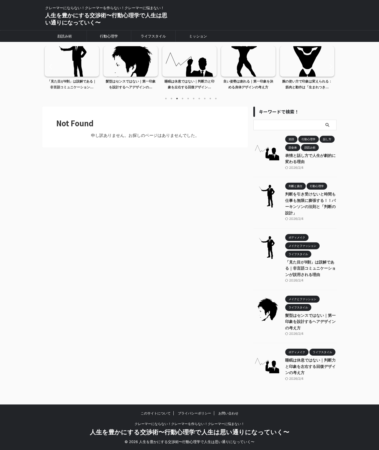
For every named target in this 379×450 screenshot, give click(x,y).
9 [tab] (210, 98)
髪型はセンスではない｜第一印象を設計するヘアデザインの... (131, 84)
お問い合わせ (228, 413)
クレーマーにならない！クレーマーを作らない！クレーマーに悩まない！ (189, 424)
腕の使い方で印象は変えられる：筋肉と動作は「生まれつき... (307, 84)
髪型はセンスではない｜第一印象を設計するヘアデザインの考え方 (310, 321)
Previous (50, 66)
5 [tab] (188, 98)
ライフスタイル (153, 36)
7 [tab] (199, 98)
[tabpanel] (72, 69)
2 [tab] (171, 98)
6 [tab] (193, 98)
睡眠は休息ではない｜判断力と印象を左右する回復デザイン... (189, 84)
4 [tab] (182, 98)
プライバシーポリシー (194, 413)
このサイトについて (156, 413)
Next (329, 66)
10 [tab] (216, 98)
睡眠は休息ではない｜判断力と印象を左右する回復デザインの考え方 (310, 366)
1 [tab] (166, 98)
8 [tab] (205, 98)
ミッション (198, 36)
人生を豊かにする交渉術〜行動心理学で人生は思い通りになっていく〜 (189, 432)
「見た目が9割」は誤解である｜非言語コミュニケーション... (71, 84)
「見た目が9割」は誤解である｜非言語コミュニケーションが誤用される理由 (310, 268)
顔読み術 (64, 36)
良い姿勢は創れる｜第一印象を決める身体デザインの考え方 (248, 84)
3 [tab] (177, 98)
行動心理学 (109, 36)
